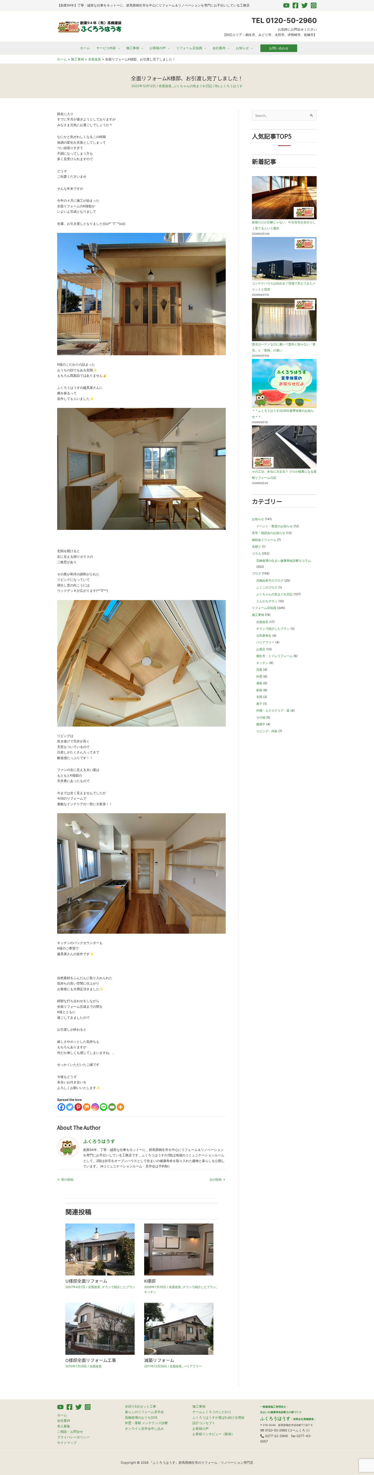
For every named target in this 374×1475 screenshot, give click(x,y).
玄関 (259, 697)
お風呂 (260, 649)
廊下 (259, 704)
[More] (120, 1107)
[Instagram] (313, 5)
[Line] (103, 1107)
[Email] (112, 1107)
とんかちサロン (266, 601)
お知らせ (258, 519)
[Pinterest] (78, 1107)
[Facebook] (295, 5)
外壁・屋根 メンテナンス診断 (146, 1423)
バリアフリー (193, 1366)
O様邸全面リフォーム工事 (90, 1360)
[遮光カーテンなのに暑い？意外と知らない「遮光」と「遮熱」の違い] (284, 319)
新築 (259, 690)
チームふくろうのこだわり (211, 1412)
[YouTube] (286, 5)
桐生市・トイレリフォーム (274, 656)
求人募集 (63, 1426)
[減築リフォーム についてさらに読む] (178, 1328)
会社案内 (63, 1420)
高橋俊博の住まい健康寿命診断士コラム (283, 560)
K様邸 (150, 1281)
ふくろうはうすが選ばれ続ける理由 (218, 1417)
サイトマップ (67, 1443)
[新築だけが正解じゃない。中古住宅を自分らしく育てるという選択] (284, 197)
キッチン (150, 1292)
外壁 (259, 676)
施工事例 (258, 615)
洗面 (259, 669)
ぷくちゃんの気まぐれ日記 (192, 86)
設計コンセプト (203, 1423)
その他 (260, 717)
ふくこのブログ (266, 587)
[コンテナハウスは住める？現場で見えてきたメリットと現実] (284, 258)
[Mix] (86, 1107)
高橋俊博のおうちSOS (141, 1417)
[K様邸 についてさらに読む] (178, 1249)
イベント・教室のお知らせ (274, 526)
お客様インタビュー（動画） (213, 1434)
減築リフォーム (159, 1360)
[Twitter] (304, 5)
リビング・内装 (266, 731)
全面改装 (165, 86)
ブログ (256, 573)
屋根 (259, 683)
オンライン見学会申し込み (144, 1428)
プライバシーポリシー (73, 1437)
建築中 (260, 724)
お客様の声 (200, 1428)
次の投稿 (217, 1179)
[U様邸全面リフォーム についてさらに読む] (100, 1249)
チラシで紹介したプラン (118, 1287)
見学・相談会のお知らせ (268, 533)
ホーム (62, 1415)
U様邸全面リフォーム (86, 1281)
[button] (118, 48)
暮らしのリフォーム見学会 (144, 1412)
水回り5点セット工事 (140, 1406)
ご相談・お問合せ (70, 1432)
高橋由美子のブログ (270, 580)
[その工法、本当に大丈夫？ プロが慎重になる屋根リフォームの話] (284, 447)
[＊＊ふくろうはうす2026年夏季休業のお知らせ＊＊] (284, 383)
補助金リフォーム (264, 540)
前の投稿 (65, 1179)
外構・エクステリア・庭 (273, 710)
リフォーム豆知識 (264, 608)
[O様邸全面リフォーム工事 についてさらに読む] (100, 1328)
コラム (256, 553)
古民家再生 (263, 635)
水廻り (256, 546)
